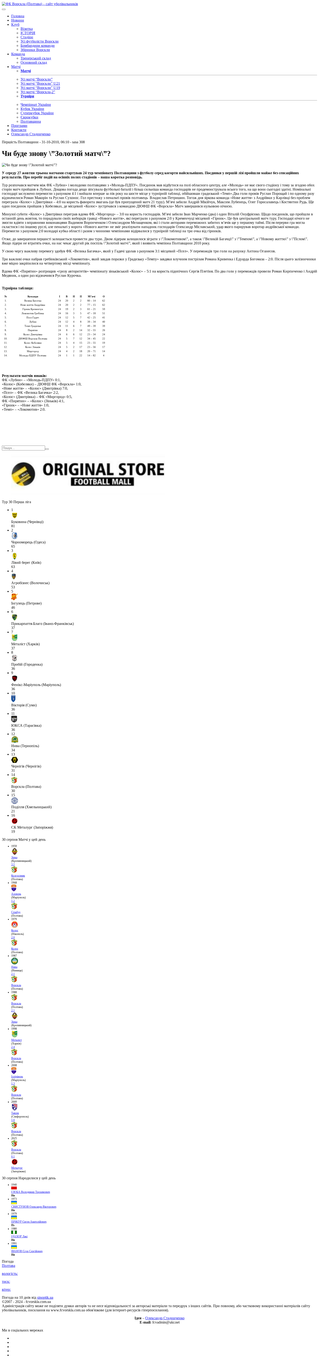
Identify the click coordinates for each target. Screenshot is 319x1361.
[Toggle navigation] (4, 9)
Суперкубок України (37, 113)
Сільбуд (15, 912)
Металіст (16, 1040)
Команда (18, 54)
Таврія (15, 1113)
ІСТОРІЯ (28, 33)
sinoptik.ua (45, 1297)
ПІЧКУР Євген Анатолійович (28, 1221)
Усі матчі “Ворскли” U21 (40, 83)
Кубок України (32, 109)
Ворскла (16, 985)
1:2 (13, 901)
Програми (19, 126)
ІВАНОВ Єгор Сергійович (27, 1251)
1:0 (13, 1120)
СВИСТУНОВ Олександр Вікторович (33, 1206)
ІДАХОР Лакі (19, 1236)
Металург (17, 1167)
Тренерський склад (36, 58)
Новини (17, 20)
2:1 (13, 974)
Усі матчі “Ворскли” (37, 79)
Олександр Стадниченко (30, 134)
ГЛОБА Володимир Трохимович (30, 1192)
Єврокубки (29, 117)
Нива (14, 967)
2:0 (13, 937)
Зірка (14, 857)
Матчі (16, 67)
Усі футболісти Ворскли (40, 41)
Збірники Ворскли (35, 50)
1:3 (13, 1083)
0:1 (13, 1156)
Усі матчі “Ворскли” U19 (40, 88)
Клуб (15, 24)
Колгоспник (18, 875)
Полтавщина (31, 121)
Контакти (18, 130)
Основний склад (34, 62)
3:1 (13, 864)
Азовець (16, 894)
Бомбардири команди (38, 46)
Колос (14, 930)
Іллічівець (17, 1076)
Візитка (27, 29)
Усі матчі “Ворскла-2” (38, 92)
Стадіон (27, 37)
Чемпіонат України (36, 105)
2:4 (13, 1047)
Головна (17, 16)
